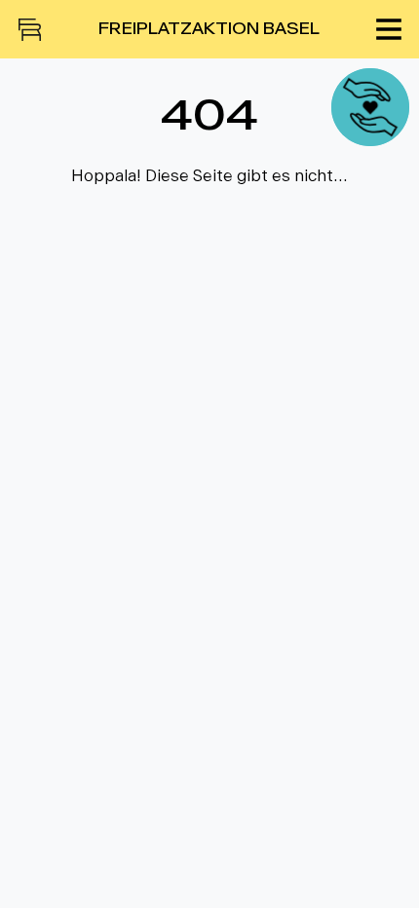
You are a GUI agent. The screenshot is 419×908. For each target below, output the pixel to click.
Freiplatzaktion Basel (209, 29)
